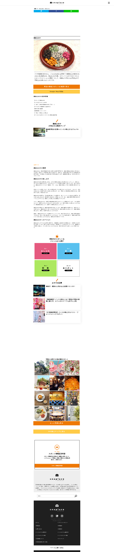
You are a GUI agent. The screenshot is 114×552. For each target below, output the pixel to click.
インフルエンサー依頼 (41, 535)
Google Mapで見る (57, 91)
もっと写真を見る (56, 423)
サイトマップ (61, 538)
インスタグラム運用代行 (41, 532)
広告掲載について (40, 538)
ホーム (37, 522)
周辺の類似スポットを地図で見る (56, 86)
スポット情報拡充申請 (57, 465)
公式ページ (36, 164)
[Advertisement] (57, 24)
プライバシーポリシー (63, 522)
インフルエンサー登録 (63, 535)
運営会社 (38, 525)
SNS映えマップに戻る (56, 431)
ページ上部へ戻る (57, 548)
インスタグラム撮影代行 (63, 532)
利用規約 (60, 525)
